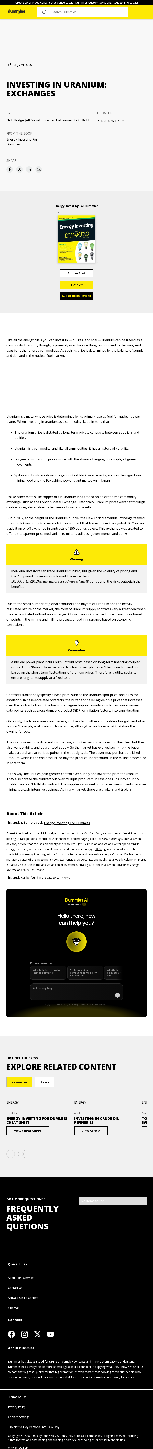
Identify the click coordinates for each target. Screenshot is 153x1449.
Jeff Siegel (32, 120)
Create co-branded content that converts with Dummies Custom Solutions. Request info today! (76, 2)
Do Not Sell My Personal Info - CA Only (33, 1427)
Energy (65, 878)
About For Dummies (21, 1278)
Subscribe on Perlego (76, 296)
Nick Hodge (15, 120)
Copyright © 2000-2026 (23, 1436)
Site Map (13, 1308)
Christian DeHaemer (57, 120)
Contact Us (15, 1288)
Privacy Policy (17, 1407)
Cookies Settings (18, 1417)
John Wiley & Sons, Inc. (57, 1436)
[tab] (19, 1082)
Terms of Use (17, 1397)
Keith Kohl (81, 120)
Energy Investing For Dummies (21, 141)
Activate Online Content (23, 1298)
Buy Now (77, 284)
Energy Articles (21, 64)
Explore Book (77, 273)
